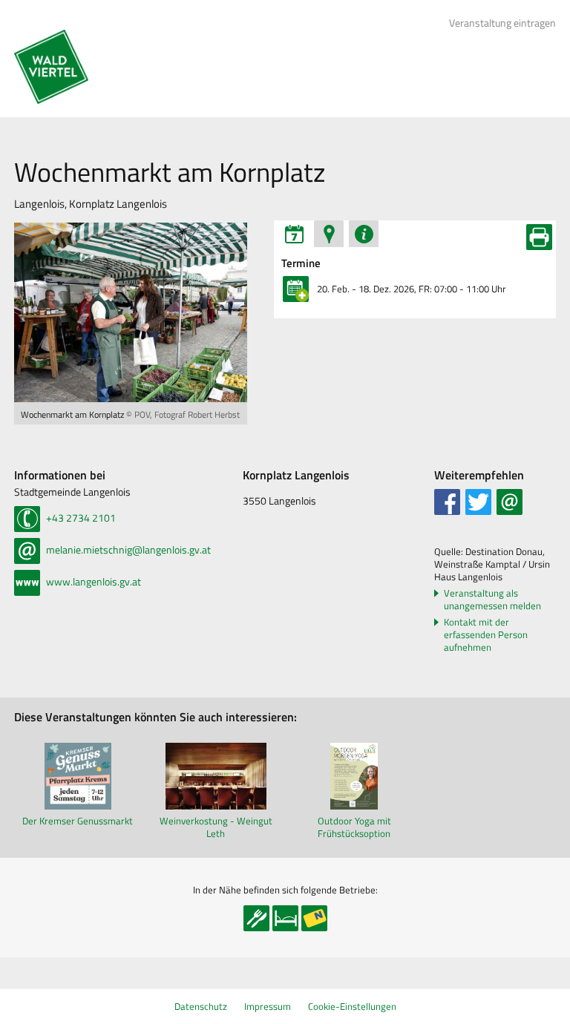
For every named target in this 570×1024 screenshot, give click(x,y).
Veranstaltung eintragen (502, 23)
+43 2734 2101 (80, 517)
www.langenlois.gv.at (92, 581)
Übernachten (285, 918)
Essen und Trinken (256, 918)
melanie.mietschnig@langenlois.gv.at (127, 549)
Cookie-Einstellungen (352, 1006)
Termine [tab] (294, 233)
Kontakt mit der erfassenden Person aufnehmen (486, 635)
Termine (301, 263)
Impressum (267, 1006)
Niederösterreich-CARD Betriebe (314, 918)
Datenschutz (200, 1006)
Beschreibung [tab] (364, 233)
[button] (447, 502)
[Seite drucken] (539, 237)
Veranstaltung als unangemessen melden (492, 599)
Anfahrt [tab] (329, 233)
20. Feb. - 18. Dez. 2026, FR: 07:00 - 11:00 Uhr (411, 288)
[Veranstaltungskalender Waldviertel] (51, 67)
